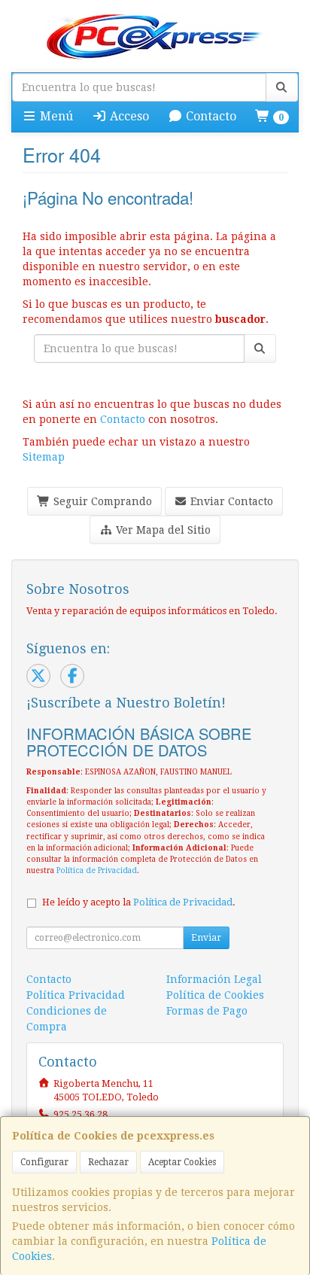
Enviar (206, 938)
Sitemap (44, 457)
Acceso (128, 116)
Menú (55, 116)
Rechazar (108, 1162)
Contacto (209, 116)
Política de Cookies (215, 995)
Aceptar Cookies (182, 1162)
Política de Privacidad (96, 870)
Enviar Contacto (230, 501)
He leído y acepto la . (139, 902)
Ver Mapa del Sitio (162, 530)
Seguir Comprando (101, 501)
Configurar (44, 1162)
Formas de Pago (207, 1011)
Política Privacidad (75, 995)
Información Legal (214, 979)
